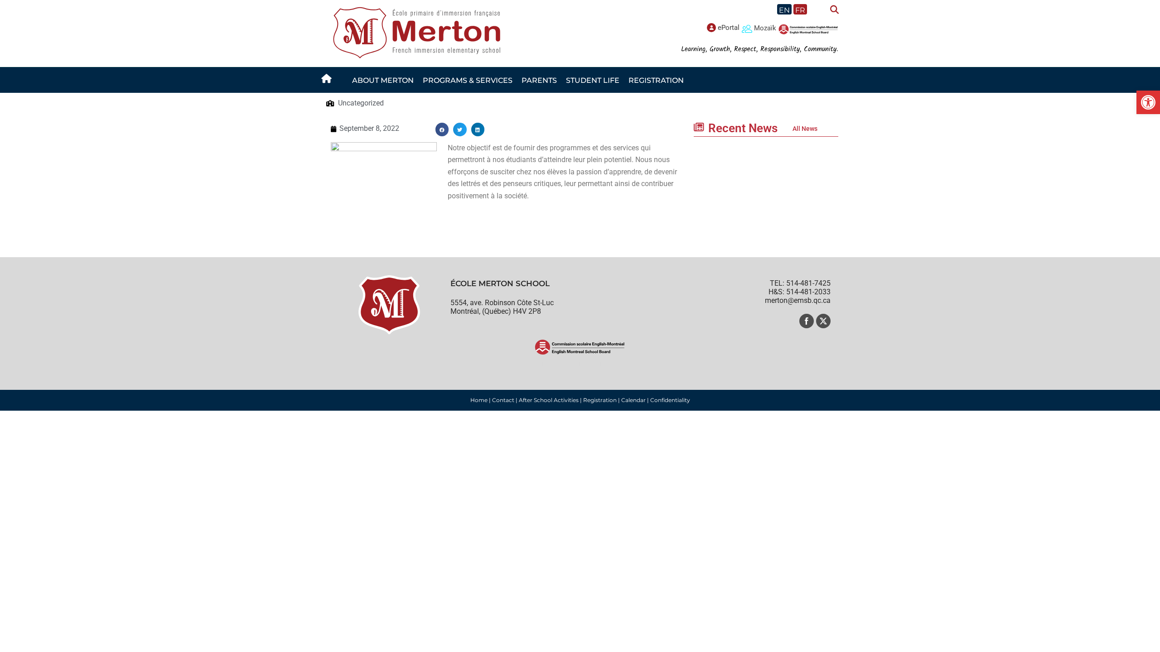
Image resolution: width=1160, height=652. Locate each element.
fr (800, 10)
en (784, 10)
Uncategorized (361, 103)
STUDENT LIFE (592, 80)
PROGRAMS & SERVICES (467, 80)
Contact (503, 400)
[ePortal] (711, 27)
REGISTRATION (656, 80)
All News (805, 128)
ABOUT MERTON (383, 80)
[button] (1148, 102)
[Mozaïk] (747, 28)
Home (479, 400)
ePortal (729, 28)
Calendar (633, 400)
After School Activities (549, 400)
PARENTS (539, 80)
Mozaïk (765, 28)
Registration (600, 400)
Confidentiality (670, 400)
